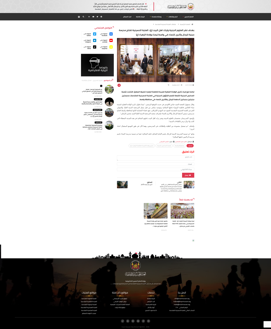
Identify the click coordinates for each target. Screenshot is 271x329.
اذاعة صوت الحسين (151, 310)
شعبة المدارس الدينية (164, 145)
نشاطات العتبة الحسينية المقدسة (165, 24)
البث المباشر (127, 16)
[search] (83, 17)
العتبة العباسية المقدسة (89, 310)
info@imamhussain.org (182, 298)
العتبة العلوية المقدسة (89, 298)
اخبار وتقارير (98, 122)
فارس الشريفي (164, 141)
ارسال (186, 175)
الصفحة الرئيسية (185, 24)
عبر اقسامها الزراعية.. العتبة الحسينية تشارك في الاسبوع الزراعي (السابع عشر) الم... (92, 91)
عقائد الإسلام (98, 99)
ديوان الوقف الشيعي (120, 301)
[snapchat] (127, 321)
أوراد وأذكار (151, 307)
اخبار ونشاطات (173, 16)
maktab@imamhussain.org (182, 301)
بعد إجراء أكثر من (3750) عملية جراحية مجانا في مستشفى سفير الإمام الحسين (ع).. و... (93, 114)
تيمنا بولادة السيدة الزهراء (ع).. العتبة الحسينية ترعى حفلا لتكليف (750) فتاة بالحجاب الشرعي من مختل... (183, 223)
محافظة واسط (179, 145)
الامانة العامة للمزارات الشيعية (120, 304)
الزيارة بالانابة (140, 16)
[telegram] (133, 321)
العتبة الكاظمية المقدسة (89, 301)
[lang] (79, 17)
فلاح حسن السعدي (181, 141)
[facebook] (101, 16)
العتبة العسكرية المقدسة (89, 307)
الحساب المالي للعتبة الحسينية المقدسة (182, 310)
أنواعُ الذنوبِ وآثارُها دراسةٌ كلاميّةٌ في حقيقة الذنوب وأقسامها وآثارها (92, 103)
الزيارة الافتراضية (151, 304)
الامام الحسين (189, 16)
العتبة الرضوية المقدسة (89, 304)
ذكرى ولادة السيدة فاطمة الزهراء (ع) (141, 145)
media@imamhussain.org (182, 304)
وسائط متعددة (156, 16)
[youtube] (93, 16)
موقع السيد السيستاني (120, 298)
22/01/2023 (188, 85)
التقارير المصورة (97, 110)
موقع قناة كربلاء (120, 307)
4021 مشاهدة (176, 85)
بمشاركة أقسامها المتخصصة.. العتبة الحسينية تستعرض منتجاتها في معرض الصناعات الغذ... (92, 127)
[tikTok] (122, 321)
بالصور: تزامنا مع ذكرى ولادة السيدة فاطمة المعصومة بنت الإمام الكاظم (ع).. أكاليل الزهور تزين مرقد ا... (155, 223)
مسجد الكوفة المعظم (89, 313)
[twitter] (97, 16)
